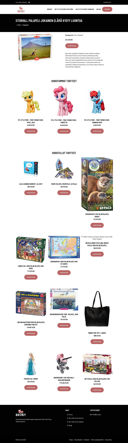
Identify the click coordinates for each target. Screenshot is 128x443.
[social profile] (29, 2)
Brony (49, 9)
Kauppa (107, 9)
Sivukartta (108, 440)
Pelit (19, 25)
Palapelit (26, 25)
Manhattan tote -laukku (97, 333)
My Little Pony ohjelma (85, 9)
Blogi (99, 9)
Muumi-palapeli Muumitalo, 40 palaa (64, 184)
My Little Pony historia (64, 9)
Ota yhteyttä (78, 440)
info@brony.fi (107, 2)
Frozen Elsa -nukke (31, 379)
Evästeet (86, 440)
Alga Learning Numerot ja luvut (30, 184)
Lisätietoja (72, 46)
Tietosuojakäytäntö (97, 440)
